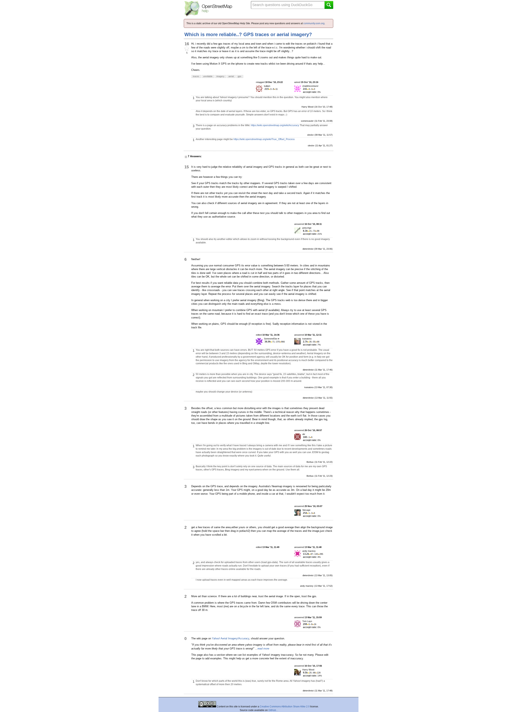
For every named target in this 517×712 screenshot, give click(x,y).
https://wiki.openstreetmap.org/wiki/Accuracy (275, 125)
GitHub (272, 710)
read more (263, 648)
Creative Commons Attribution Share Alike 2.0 (285, 706)
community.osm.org (314, 23)
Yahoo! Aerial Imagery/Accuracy (230, 638)
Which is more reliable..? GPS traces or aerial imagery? (248, 34)
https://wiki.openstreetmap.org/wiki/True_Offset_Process (264, 139)
